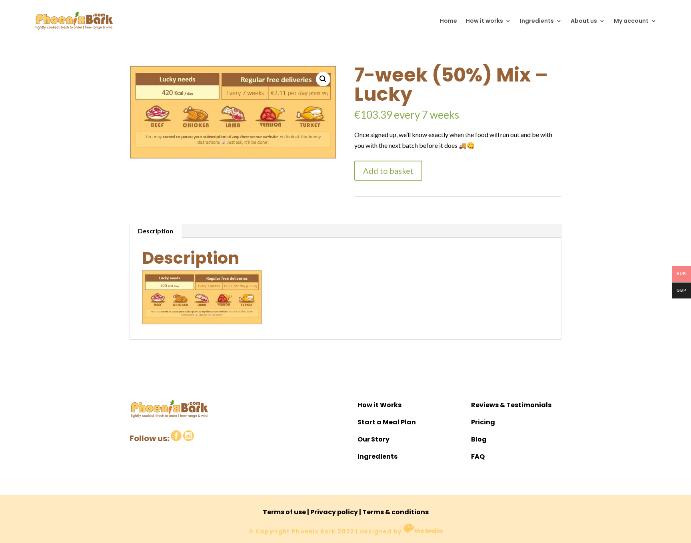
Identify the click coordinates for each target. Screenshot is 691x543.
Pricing (483, 422)
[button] (323, 79)
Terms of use (284, 512)
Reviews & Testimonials (511, 405)
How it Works (379, 405)
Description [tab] (155, 231)
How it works (484, 21)
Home (448, 21)
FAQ (478, 456)
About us (584, 21)
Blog (479, 439)
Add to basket (388, 170)
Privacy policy (334, 512)
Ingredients (537, 21)
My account (631, 21)
